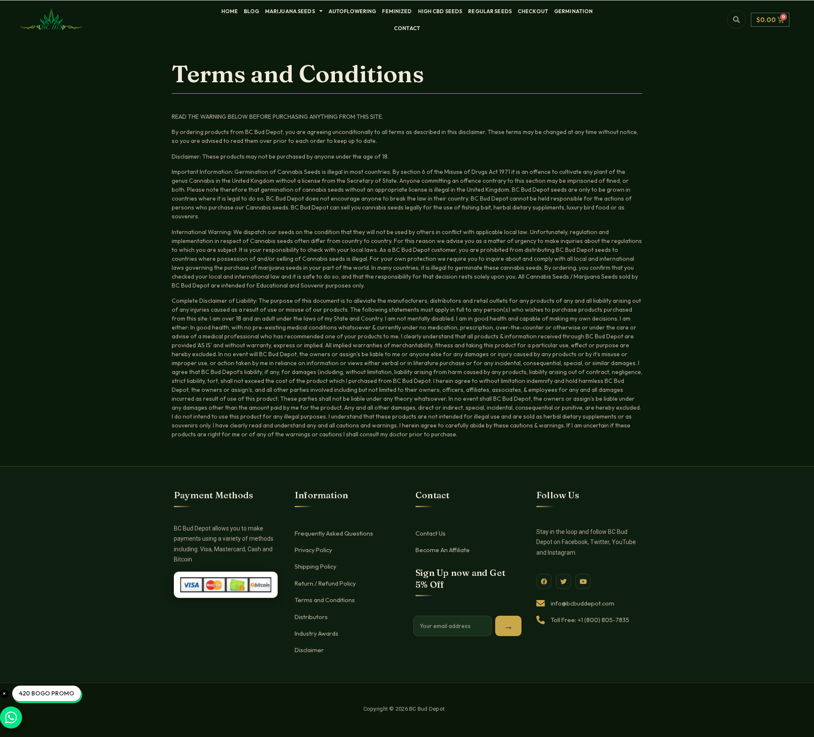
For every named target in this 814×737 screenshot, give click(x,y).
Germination (573, 11)
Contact (407, 28)
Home (229, 11)
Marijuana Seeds (290, 11)
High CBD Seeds (440, 11)
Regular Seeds (490, 11)
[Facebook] (544, 581)
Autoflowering (352, 11)
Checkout (533, 11)
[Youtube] (583, 581)
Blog (251, 11)
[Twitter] (563, 581)
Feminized (397, 11)
